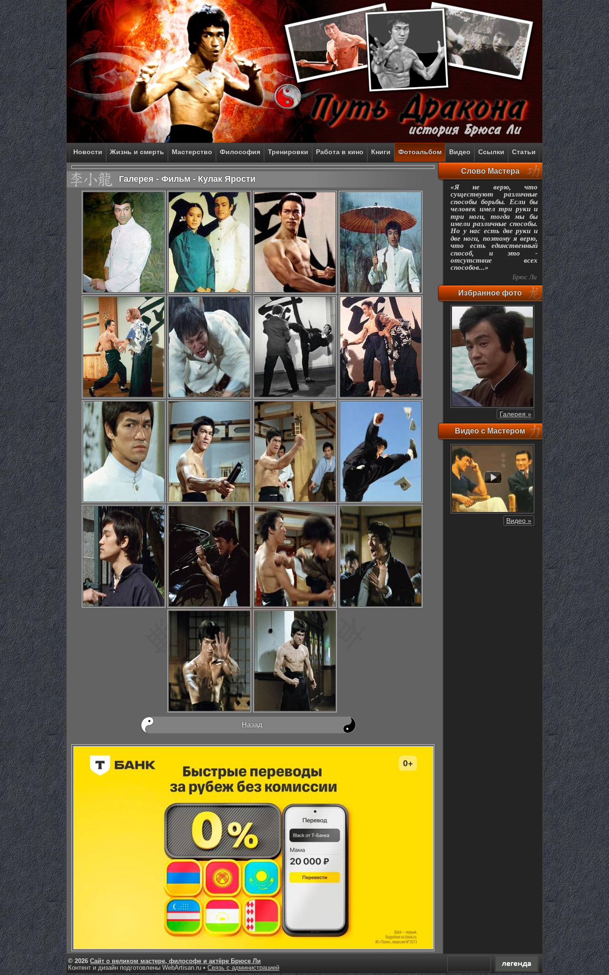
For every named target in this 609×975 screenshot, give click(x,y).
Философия (240, 152)
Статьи (524, 152)
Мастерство (192, 152)
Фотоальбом (420, 152)
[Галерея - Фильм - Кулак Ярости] (124, 292)
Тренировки (288, 152)
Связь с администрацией (243, 968)
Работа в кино (339, 152)
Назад (252, 724)
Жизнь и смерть (137, 152)
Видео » (518, 520)
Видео (460, 152)
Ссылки (491, 152)
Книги (381, 152)
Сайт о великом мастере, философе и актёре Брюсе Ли (175, 961)
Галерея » (515, 414)
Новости (87, 152)
